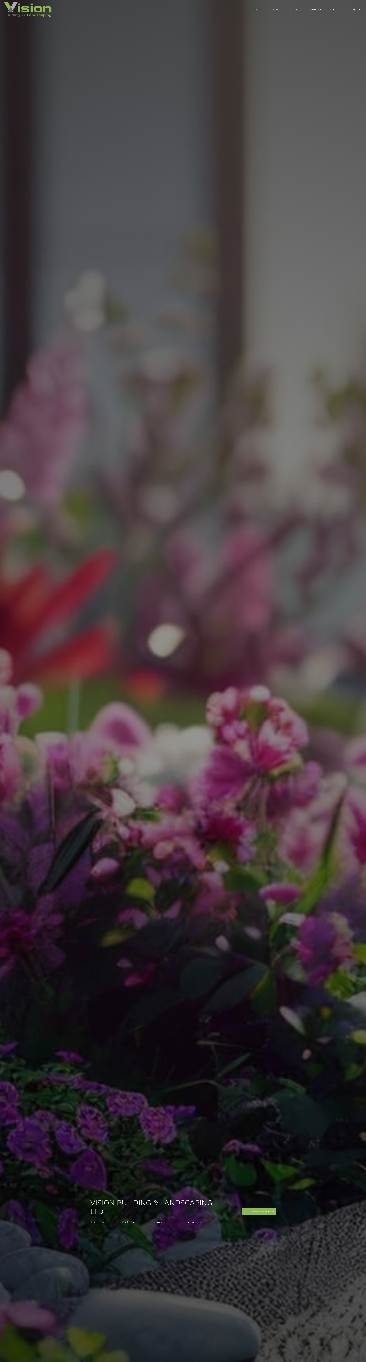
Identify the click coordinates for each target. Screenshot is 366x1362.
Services (296, 9)
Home (258, 9)
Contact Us (353, 9)
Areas (334, 9)
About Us (69, 1222)
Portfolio (315, 9)
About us (276, 9)
